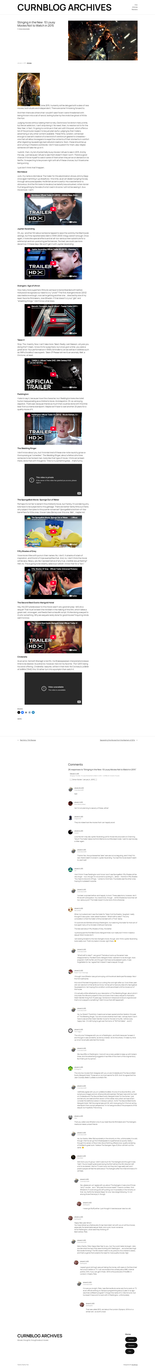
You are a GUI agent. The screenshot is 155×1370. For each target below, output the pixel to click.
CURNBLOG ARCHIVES (64, 7)
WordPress (135, 1365)
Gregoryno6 (77, 818)
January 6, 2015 (78, 816)
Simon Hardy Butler (24, 29)
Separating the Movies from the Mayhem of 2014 (117, 740)
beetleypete (86, 1205)
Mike (75, 1118)
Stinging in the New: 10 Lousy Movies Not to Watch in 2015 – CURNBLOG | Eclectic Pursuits (94, 776)
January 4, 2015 (78, 1116)
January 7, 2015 (78, 802)
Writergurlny (77, 1069)
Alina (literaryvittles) (80, 804)
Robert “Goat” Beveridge (81, 972)
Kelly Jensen (77, 910)
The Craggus (78, 1031)
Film (129, 1351)
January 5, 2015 (78, 908)
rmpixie (76, 833)
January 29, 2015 (79, 788)
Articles (29, 63)
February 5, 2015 (74, 773)
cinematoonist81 (79, 790)
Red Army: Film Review (28, 740)
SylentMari (80, 1158)
